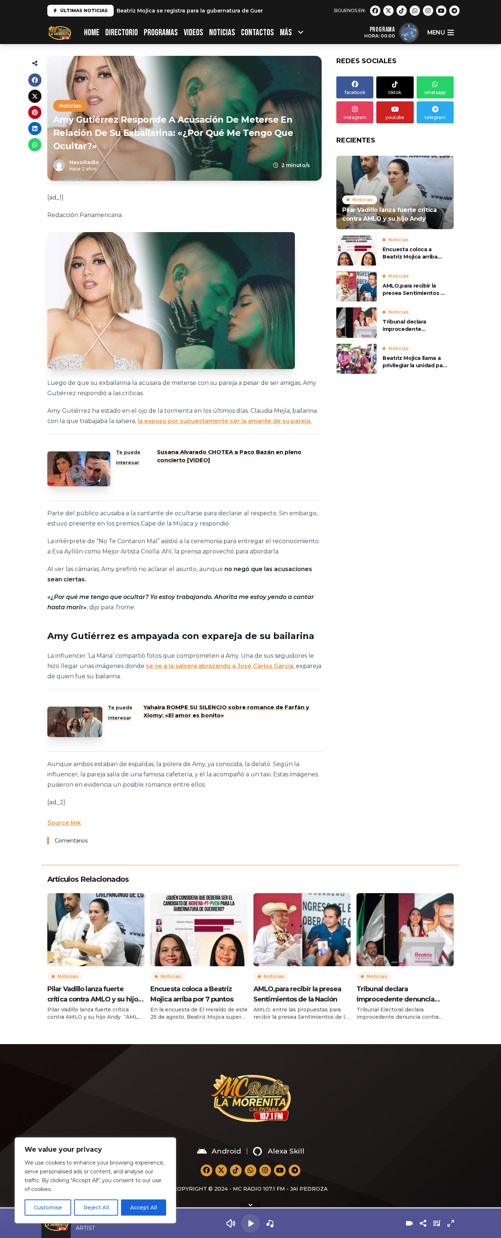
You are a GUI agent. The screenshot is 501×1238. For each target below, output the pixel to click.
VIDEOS (193, 32)
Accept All (143, 1207)
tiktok (394, 92)
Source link (64, 822)
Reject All (96, 1207)
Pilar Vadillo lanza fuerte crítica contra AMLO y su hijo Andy (92, 994)
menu (436, 32)
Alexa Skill (286, 1151)
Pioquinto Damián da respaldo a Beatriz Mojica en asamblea (199, 12)
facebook (355, 92)
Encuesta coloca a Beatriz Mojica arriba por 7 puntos (410, 253)
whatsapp (435, 92)
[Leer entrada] (395, 192)
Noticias (222, 32)
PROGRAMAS (161, 32)
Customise (48, 1207)
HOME (91, 32)
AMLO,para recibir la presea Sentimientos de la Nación (415, 289)
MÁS (286, 32)
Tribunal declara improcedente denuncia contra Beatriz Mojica (415, 325)
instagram (355, 117)
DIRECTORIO (121, 32)
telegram (435, 117)
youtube (394, 117)
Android (226, 1151)
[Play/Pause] (250, 1223)
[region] (95, 1180)
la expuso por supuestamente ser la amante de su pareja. (225, 421)
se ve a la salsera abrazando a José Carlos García (219, 666)
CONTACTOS (257, 32)
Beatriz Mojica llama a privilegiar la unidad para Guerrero (415, 362)
